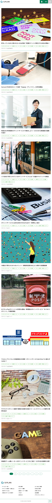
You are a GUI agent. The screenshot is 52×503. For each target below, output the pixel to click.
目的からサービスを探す (7, 492)
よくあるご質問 (38, 486)
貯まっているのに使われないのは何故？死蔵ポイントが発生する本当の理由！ (25, 43)
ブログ (20, 492)
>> (40, 473)
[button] (50, 1)
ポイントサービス (5, 46)
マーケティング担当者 (16, 413)
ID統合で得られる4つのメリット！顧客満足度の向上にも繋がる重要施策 (24, 265)
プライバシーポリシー (40, 495)
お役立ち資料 (42, 1)
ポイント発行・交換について (41, 46)
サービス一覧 (5, 486)
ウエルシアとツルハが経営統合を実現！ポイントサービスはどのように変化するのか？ (25, 360)
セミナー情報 (22, 488)
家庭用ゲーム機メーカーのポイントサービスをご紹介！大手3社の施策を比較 (25, 461)
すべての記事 (30, 46)
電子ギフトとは (5, 490)
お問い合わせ (46, 1)
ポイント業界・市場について (41, 89)
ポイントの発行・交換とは (8, 488)
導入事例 (21, 486)
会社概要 (37, 492)
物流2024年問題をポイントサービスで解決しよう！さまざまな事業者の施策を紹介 (25, 132)
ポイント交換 (22, 46)
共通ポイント (14, 46)
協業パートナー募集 (23, 490)
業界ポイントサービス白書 (41, 179)
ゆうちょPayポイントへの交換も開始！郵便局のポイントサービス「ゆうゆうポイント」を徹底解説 (25, 310)
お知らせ (21, 495)
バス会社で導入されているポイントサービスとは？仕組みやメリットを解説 (25, 176)
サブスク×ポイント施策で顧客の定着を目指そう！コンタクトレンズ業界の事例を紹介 (25, 410)
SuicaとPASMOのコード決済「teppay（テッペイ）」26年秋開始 (22, 87)
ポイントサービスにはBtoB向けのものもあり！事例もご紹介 (20, 223)
